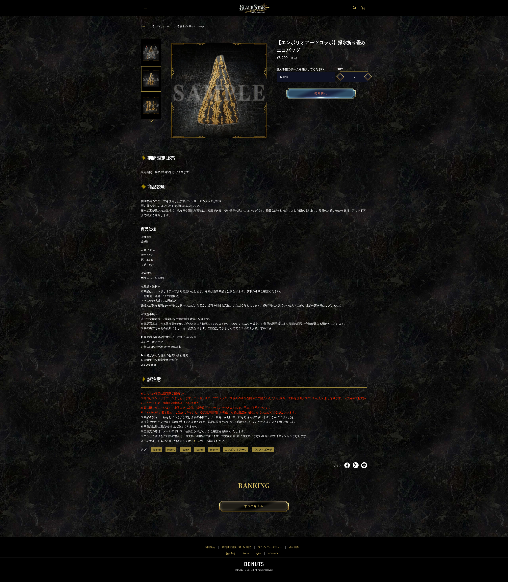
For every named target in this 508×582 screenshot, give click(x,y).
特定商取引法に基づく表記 (236, 547)
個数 (340, 69)
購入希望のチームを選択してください (300, 69)
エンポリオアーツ (236, 450)
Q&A (258, 553)
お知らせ (230, 553)
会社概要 (294, 547)
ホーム (144, 26)
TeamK (185, 450)
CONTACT (273, 553)
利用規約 (210, 547)
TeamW (214, 450)
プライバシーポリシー (270, 547)
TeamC (171, 450)
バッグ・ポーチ (262, 450)
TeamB (157, 450)
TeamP (199, 450)
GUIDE (246, 553)
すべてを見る (254, 506)
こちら (195, 441)
